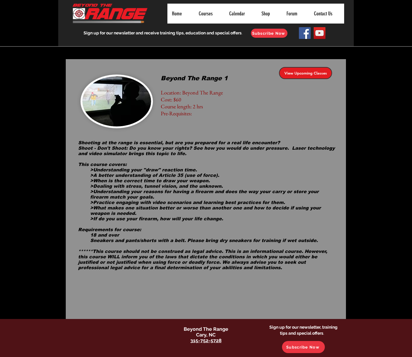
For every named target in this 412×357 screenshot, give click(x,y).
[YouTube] (319, 33)
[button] (209, 14)
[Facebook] (305, 33)
